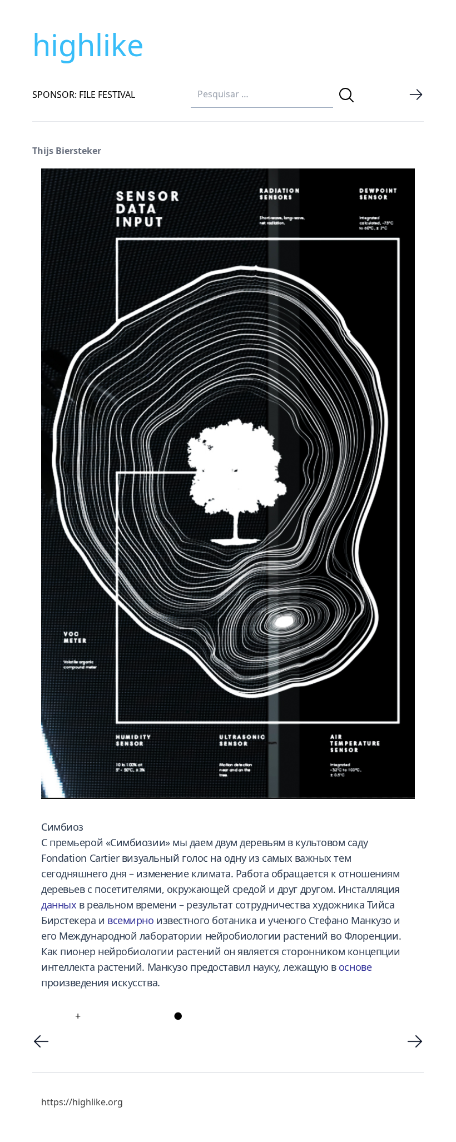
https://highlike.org (82, 1102)
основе (355, 967)
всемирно (130, 920)
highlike (87, 44)
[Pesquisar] (346, 95)
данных (58, 904)
